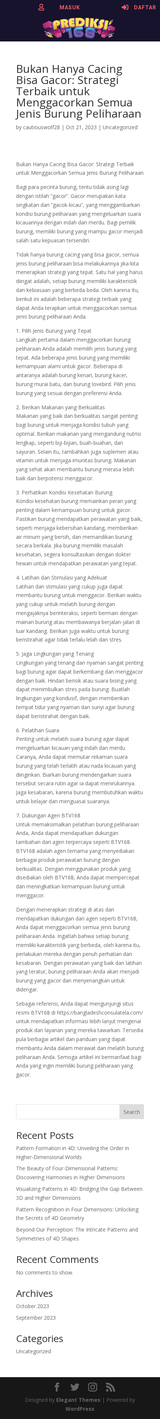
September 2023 (36, 1317)
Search (132, 1111)
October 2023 (32, 1306)
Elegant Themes (78, 1399)
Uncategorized (120, 127)
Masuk (70, 8)
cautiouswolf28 (41, 127)
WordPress (80, 1408)
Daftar (145, 8)
